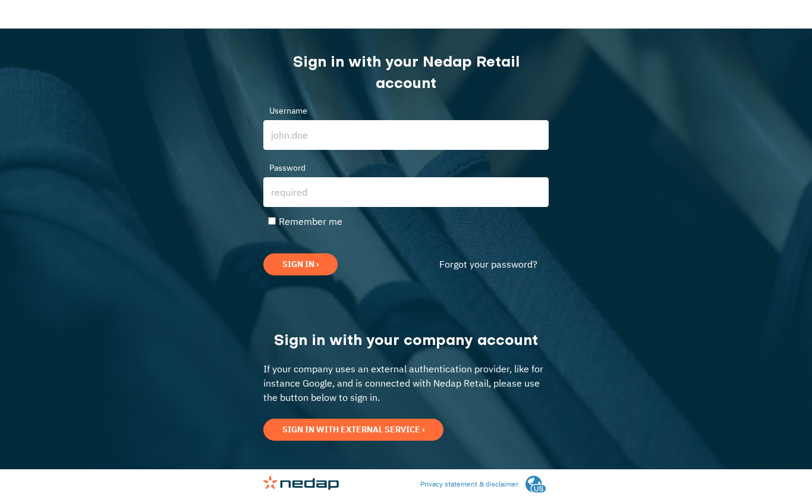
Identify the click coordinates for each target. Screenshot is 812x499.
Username (288, 110)
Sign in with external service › (353, 429)
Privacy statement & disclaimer (469, 483)
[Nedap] (301, 487)
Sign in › (300, 264)
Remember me (310, 221)
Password (287, 167)
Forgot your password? (488, 264)
